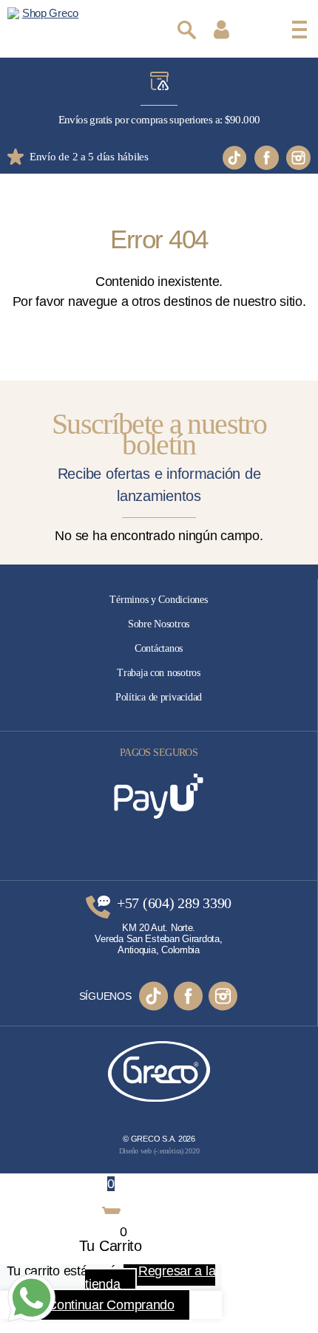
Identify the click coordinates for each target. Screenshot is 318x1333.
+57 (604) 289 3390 (174, 903)
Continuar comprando (111, 1305)
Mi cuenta (221, 29)
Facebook (266, 158)
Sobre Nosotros (158, 624)
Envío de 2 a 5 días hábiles (89, 157)
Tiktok (235, 158)
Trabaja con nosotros (158, 672)
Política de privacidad (158, 697)
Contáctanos (159, 648)
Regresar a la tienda (150, 1278)
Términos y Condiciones (158, 599)
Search (186, 30)
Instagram (298, 158)
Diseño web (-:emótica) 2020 (159, 1151)
